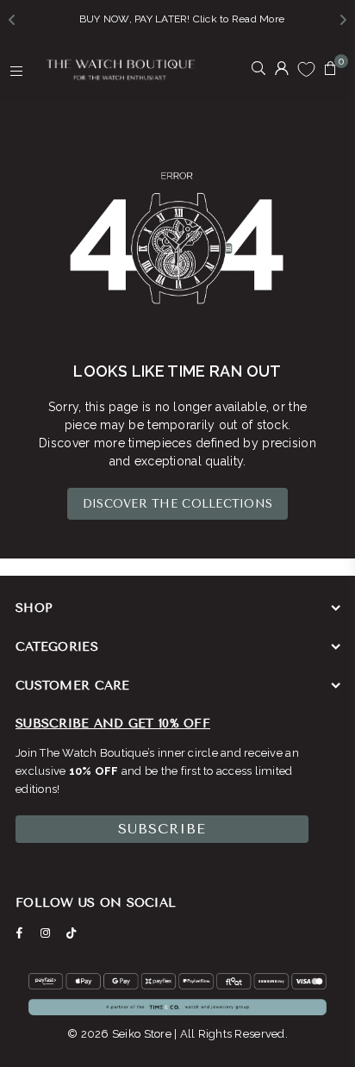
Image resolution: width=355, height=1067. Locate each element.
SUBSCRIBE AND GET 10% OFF (113, 723)
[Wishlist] (306, 69)
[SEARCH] (259, 70)
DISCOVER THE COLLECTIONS (177, 503)
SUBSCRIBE (162, 829)
